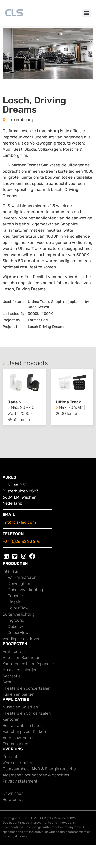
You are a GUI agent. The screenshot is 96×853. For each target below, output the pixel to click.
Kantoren (11, 719)
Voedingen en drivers (22, 638)
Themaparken (15, 743)
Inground (16, 620)
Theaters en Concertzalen (27, 713)
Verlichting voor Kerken (24, 731)
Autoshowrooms (18, 737)
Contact (10, 756)
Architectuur (14, 651)
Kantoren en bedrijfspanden (28, 663)
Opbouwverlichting (25, 589)
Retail (8, 682)
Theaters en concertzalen (26, 688)
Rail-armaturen (22, 577)
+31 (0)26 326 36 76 (22, 541)
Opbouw (15, 626)
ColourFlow (18, 608)
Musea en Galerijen (20, 707)
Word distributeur (19, 762)
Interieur (10, 571)
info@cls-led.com (19, 522)
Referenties (13, 799)
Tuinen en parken (18, 694)
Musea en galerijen (20, 669)
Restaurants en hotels (23, 725)
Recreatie (12, 676)
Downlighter (19, 583)
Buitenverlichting (19, 614)
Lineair (14, 601)
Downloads (13, 793)
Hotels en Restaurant (22, 657)
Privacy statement (20, 781)
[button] (86, 13)
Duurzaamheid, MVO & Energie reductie (39, 768)
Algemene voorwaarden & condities (36, 775)
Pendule (15, 595)
